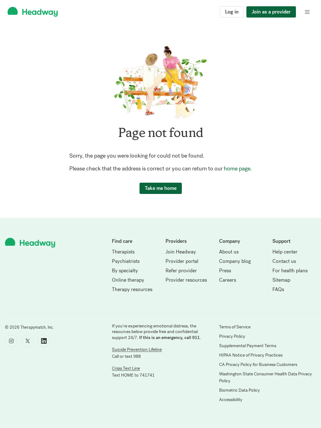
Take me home (160, 188)
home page (237, 168)
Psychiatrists (125, 261)
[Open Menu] (307, 12)
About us (229, 251)
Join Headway (181, 251)
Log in (232, 11)
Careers (227, 280)
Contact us (284, 261)
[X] (27, 341)
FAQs (278, 289)
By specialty (125, 270)
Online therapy (128, 280)
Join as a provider (271, 11)
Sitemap (281, 280)
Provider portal (182, 261)
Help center (284, 251)
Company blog (235, 261)
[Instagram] (11, 341)
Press (225, 270)
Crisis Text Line (126, 368)
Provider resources (186, 280)
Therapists (123, 251)
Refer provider (181, 270)
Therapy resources (132, 289)
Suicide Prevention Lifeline (137, 349)
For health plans (290, 270)
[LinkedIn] (44, 341)
